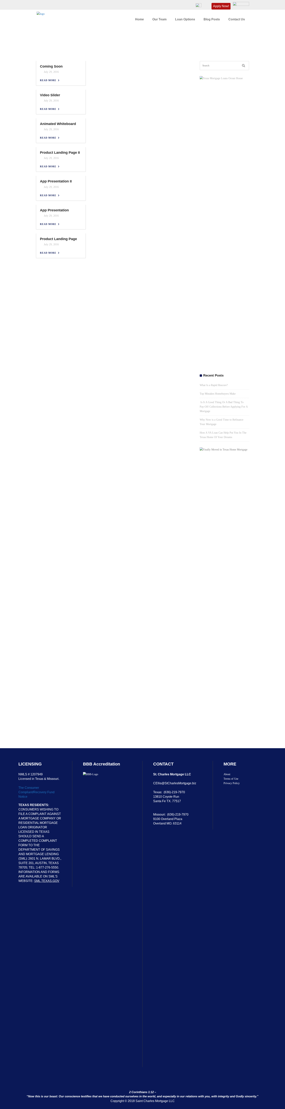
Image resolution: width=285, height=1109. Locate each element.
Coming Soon (51, 66)
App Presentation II (56, 181)
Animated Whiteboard (58, 124)
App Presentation (54, 210)
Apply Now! (221, 6)
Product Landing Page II (60, 152)
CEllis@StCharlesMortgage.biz (174, 783)
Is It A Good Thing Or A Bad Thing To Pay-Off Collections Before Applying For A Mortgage (224, 407)
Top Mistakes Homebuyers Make (218, 393)
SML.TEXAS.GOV (46, 881)
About (227, 774)
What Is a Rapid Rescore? (214, 385)
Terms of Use (231, 778)
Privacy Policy (232, 783)
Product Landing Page (58, 239)
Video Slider (50, 95)
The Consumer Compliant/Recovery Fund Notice (36, 792)
